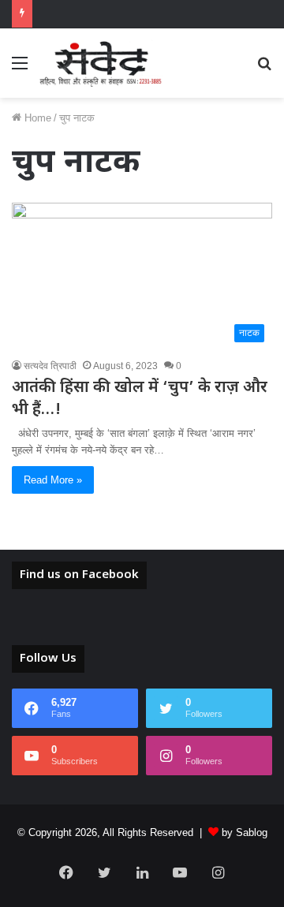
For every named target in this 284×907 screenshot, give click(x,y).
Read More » (53, 480)
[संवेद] (101, 63)
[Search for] (264, 69)
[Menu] (20, 69)
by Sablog (244, 832)
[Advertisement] (142, 248)
